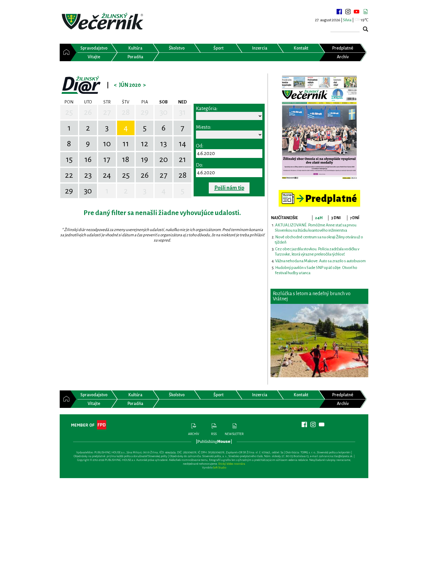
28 (126, 112)
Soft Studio (219, 467)
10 (107, 143)
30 (164, 112)
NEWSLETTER (234, 434)
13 (163, 143)
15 (69, 159)
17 (106, 159)
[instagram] (348, 12)
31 (182, 112)
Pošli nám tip (229, 188)
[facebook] (339, 12)
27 (107, 112)
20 (163, 159)
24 (107, 175)
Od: (199, 146)
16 (88, 159)
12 (144, 143)
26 (88, 112)
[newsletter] (365, 12)
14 (182, 143)
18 (125, 159)
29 (145, 112)
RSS (214, 434)
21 (182, 159)
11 (126, 143)
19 (144, 159)
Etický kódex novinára (231, 463)
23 (88, 175)
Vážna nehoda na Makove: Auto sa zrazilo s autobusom (320, 261)
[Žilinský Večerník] (103, 22)
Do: (199, 165)
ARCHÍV (193, 434)
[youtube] (357, 12)
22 (69, 175)
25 (69, 112)
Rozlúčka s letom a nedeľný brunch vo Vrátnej (312, 296)
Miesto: (203, 127)
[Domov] (65, 52)
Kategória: (206, 108)
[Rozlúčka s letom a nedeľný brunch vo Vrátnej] (319, 340)
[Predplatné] (319, 192)
